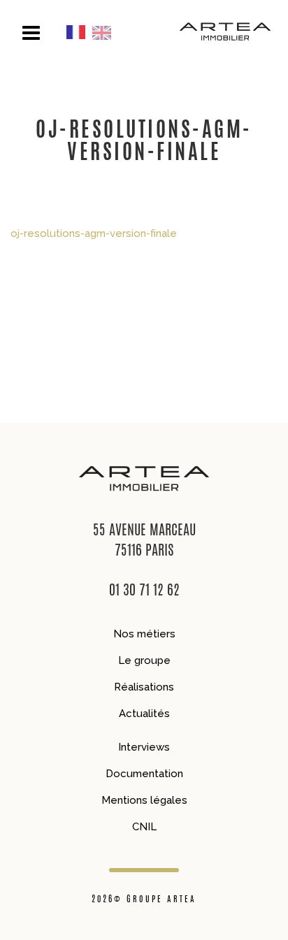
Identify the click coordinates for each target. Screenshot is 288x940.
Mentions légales (144, 800)
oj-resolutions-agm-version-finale (93, 233)
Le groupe (144, 660)
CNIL (144, 826)
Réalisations (144, 687)
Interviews (144, 747)
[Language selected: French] (92, 32)
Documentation (144, 773)
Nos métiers (144, 634)
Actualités (144, 713)
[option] (105, 32)
